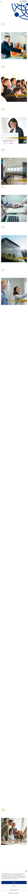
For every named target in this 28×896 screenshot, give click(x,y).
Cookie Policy (10, 892)
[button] (26, 871)
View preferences (14, 890)
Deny (14, 886)
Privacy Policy (16, 892)
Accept (14, 882)
